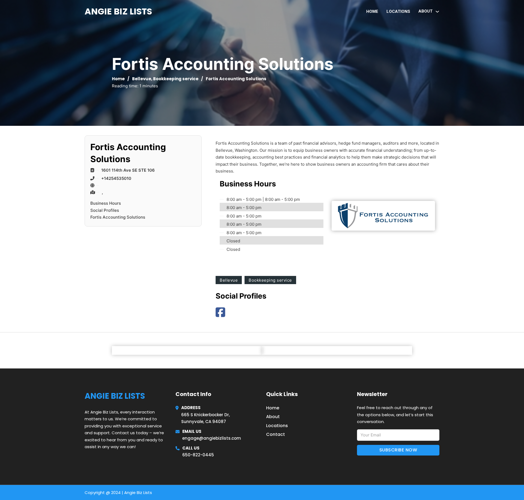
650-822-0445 (198, 455)
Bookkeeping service (175, 79)
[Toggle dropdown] (437, 12)
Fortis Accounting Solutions (117, 217)
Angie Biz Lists (118, 11)
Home (372, 11)
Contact (275, 434)
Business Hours (105, 203)
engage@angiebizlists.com (211, 438)
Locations (398, 11)
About (273, 416)
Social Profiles (104, 210)
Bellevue (141, 79)
